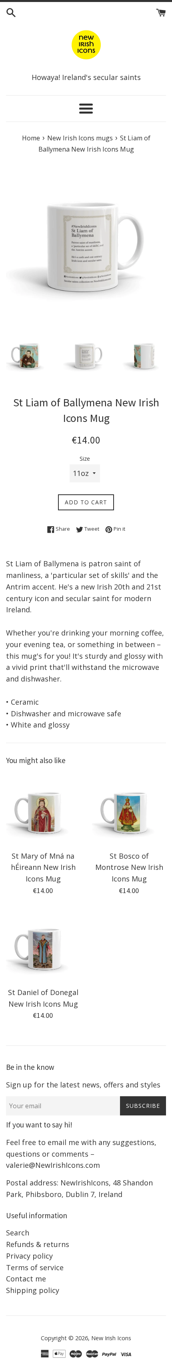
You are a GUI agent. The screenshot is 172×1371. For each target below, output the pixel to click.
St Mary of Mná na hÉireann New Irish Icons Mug (43, 867)
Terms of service (35, 1267)
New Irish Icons (111, 1338)
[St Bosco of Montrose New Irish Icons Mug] (129, 809)
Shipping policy (32, 1290)
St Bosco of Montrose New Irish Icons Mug (129, 867)
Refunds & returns (37, 1244)
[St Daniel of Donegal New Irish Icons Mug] (43, 946)
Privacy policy (29, 1256)
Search (17, 1232)
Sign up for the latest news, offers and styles (83, 1084)
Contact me (26, 1278)
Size (85, 458)
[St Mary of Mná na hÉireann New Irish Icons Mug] (43, 809)
